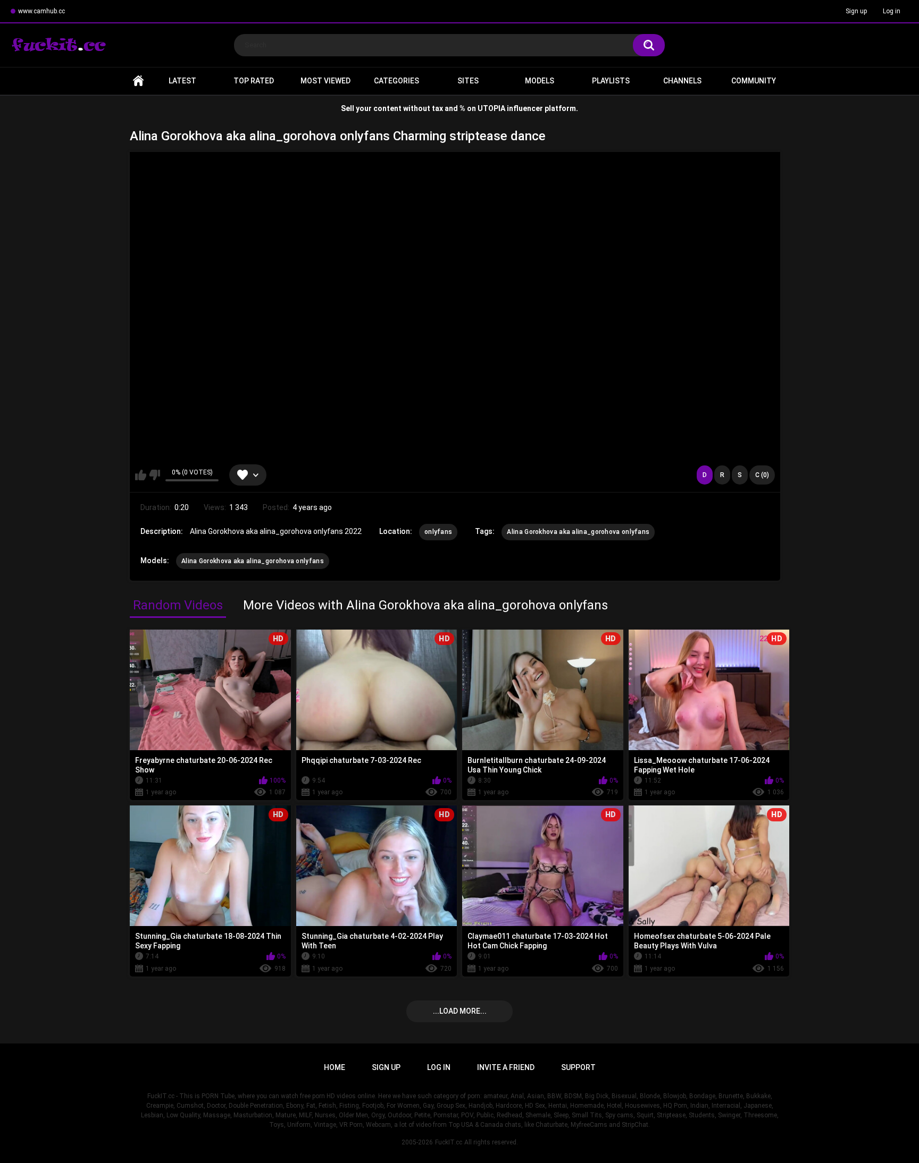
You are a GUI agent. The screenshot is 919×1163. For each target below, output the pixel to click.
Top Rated (253, 81)
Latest (182, 81)
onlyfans (438, 532)
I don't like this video (154, 475)
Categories (396, 81)
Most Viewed (325, 81)
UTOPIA (491, 108)
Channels (682, 81)
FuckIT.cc (448, 1142)
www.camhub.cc (41, 11)
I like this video (140, 475)
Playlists (611, 81)
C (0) (762, 475)
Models (539, 81)
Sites (468, 81)
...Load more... (460, 1011)
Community (753, 81)
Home (138, 81)
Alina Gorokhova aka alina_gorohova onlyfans (578, 532)
